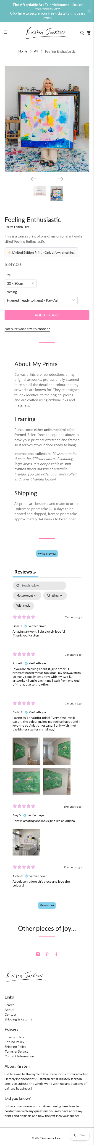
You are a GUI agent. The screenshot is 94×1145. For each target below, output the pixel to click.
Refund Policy (14, 1042)
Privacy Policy (14, 1037)
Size (8, 275)
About (9, 1010)
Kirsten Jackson (51, 1138)
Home (22, 51)
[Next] (60, 178)
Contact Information (19, 1056)
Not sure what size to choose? (27, 329)
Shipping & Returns (18, 1019)
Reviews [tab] (25, 571)
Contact (10, 1014)
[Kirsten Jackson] (47, 32)
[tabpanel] (47, 747)
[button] (26, 750)
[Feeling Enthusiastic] (47, 119)
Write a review (47, 553)
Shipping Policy (15, 1046)
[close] (89, 11)
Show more (47, 905)
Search (9, 1005)
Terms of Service (17, 1051)
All (36, 51)
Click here (17, 13)
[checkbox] (23, 606)
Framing (11, 292)
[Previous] (33, 178)
